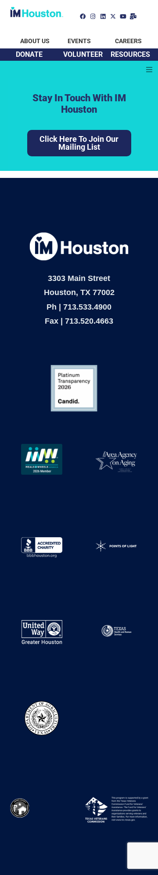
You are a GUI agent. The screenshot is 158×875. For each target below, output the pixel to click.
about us (35, 40)
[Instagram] (93, 16)
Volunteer (83, 54)
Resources (130, 54)
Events (79, 40)
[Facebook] (83, 16)
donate (29, 54)
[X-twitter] (113, 16)
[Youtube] (123, 16)
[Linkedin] (103, 16)
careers (128, 40)
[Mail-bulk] (133, 16)
